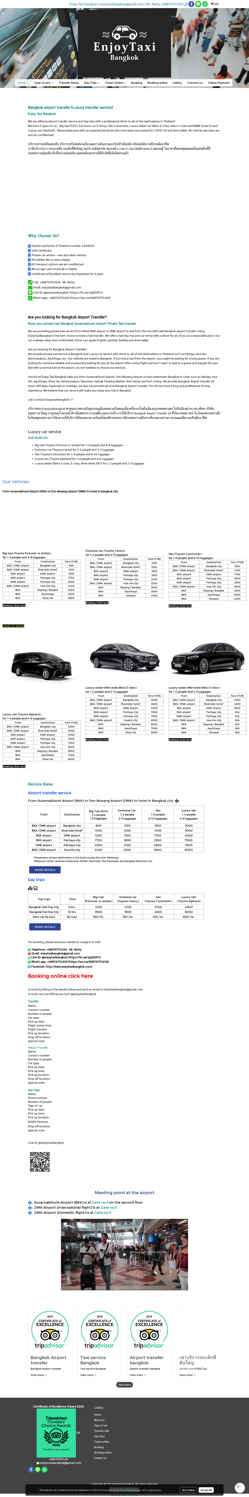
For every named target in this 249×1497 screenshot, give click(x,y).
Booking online (157, 82)
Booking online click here (60, 976)
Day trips (99, 1436)
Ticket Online (114, 82)
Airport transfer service (49, 792)
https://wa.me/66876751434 (90, 297)
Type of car (100, 1425)
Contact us (100, 1458)
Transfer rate (101, 1431)
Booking (136, 82)
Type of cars (42, 82)
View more (38, 1374)
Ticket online (101, 1441)
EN (216, 4)
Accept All (206, 1489)
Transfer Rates (69, 82)
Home (22, 82)
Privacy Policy (134, 1489)
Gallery (177, 82)
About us (99, 1420)
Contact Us (195, 82)
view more (124, 1384)
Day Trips (90, 82)
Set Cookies (188, 1489)
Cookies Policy (154, 1489)
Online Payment (219, 82)
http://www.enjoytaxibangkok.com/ (69, 966)
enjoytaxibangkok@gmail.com (123, 989)
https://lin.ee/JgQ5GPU (86, 292)
